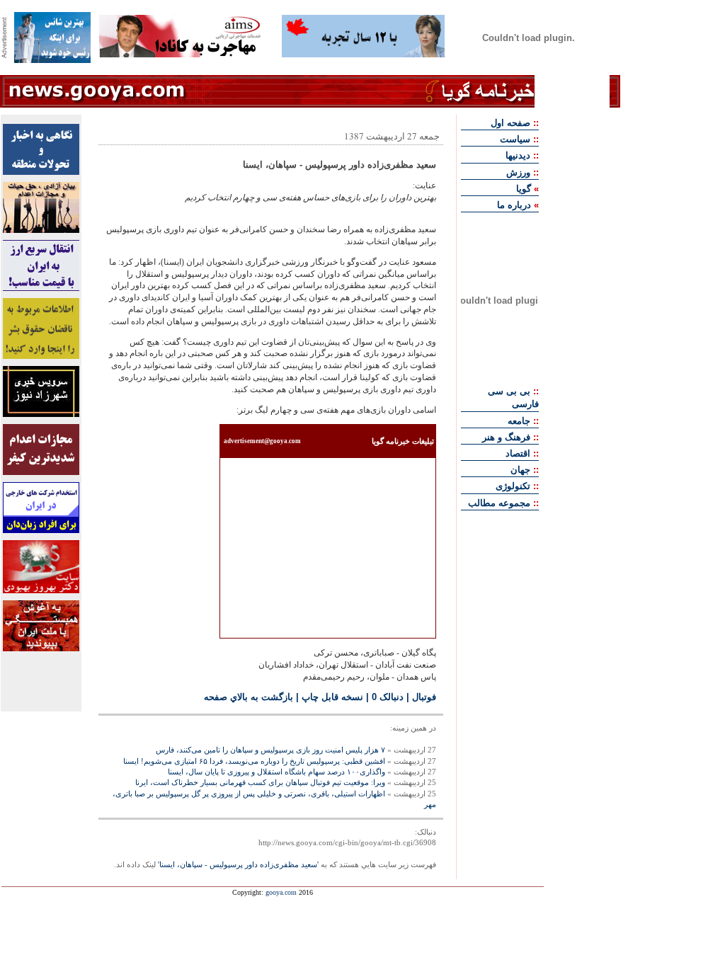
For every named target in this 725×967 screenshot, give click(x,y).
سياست (515, 139)
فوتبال (424, 697)
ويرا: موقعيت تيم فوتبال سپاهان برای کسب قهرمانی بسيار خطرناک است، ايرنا (260, 782)
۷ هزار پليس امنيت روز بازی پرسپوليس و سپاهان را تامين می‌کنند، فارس (270, 749)
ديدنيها (518, 155)
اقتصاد (518, 453)
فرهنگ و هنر (506, 437)
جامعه (519, 421)
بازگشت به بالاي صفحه (248, 697)
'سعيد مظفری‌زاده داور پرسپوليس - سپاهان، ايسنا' (238, 864)
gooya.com (281, 892)
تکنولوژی (513, 486)
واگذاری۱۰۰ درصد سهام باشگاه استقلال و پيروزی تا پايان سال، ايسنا (276, 771)
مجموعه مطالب (499, 503)
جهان (520, 469)
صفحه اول (510, 123)
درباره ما (514, 205)
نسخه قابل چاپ (332, 697)
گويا (523, 188)
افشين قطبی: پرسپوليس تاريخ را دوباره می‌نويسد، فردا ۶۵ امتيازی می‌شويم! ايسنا (254, 761)
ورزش (518, 172)
